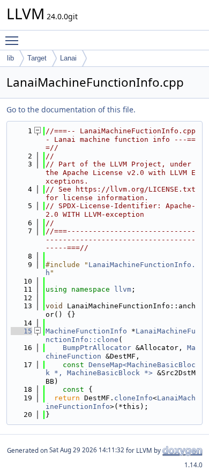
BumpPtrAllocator (97, 348)
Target (37, 58)
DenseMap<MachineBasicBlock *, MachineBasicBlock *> (121, 369)
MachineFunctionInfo (86, 331)
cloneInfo (133, 398)
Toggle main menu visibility (14, 40)
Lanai (68, 58)
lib (10, 58)
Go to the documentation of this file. (71, 109)
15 (21, 331)
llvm (122, 289)
